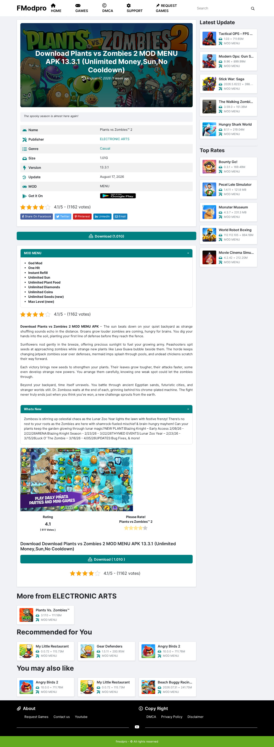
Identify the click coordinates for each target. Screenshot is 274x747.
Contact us (62, 717)
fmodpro (121, 741)
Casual (105, 148)
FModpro (32, 8)
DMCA (151, 717)
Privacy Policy (171, 717)
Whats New (32, 409)
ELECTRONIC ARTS (115, 139)
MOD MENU (32, 253)
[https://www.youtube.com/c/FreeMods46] (137, 726)
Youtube (81, 717)
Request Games (36, 717)
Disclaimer (196, 717)
